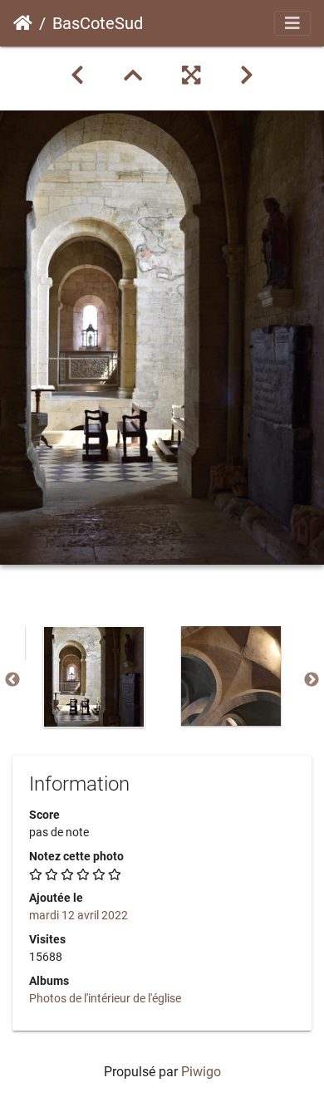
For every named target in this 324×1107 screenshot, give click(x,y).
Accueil (22, 23)
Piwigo (201, 1072)
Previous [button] (12, 680)
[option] (93, 676)
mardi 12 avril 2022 (78, 915)
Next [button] (311, 680)
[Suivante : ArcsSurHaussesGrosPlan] (246, 75)
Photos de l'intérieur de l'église (105, 998)
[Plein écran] (191, 75)
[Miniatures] (133, 75)
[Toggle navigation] (292, 23)
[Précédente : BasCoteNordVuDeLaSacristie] (77, 75)
